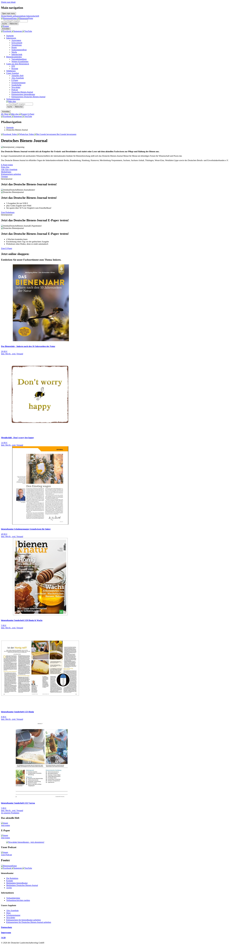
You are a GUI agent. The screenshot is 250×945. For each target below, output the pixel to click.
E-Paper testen (7, 165)
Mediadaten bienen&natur (17, 883)
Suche (4, 24)
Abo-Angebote (17, 78)
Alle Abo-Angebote (9, 169)
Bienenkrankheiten (14, 57)
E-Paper (14, 80)
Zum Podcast (6, 855)
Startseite (10, 36)
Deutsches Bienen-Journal (22, 92)
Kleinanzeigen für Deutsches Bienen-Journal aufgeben (28, 922)
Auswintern (16, 40)
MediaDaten (6, 172)
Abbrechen (14, 24)
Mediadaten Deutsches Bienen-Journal (22, 885)
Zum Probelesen (7, 212)
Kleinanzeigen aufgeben (11, 174)
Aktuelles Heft (17, 75)
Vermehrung (16, 45)
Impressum (6, 932)
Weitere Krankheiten (19, 61)
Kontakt (9, 881)
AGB (3, 938)
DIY (13, 66)
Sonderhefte (16, 85)
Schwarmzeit (16, 43)
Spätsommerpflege (19, 50)
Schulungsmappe (18, 83)
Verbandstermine (13, 99)
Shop (8, 913)
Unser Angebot (12, 73)
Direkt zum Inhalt (8, 2)
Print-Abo (5, 167)
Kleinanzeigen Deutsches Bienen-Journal (28, 97)
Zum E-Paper (6, 248)
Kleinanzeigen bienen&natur (23, 94)
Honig (14, 47)
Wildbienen (11, 71)
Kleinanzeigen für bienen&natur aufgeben (23, 920)
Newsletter (15, 87)
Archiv (9, 888)
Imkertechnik (16, 54)
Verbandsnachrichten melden (18, 900)
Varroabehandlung (19, 59)
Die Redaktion (12, 878)
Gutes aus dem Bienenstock (17, 64)
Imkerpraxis (11, 38)
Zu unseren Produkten (10, 813)
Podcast (14, 90)
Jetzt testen (5, 825)
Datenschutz (6, 927)
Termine (4, 176)
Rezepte (14, 68)
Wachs (14, 52)
